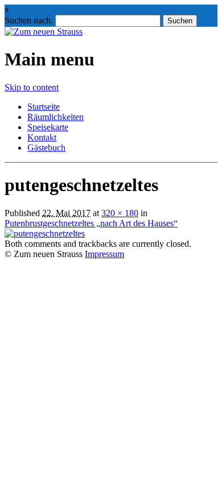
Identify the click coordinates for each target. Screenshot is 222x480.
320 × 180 (119, 213)
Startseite (43, 106)
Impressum (104, 254)
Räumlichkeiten (55, 117)
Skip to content (32, 87)
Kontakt (41, 137)
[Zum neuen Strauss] (44, 31)
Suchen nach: (29, 20)
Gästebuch (46, 147)
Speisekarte (47, 127)
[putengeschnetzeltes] (45, 233)
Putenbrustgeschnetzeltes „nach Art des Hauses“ (91, 223)
